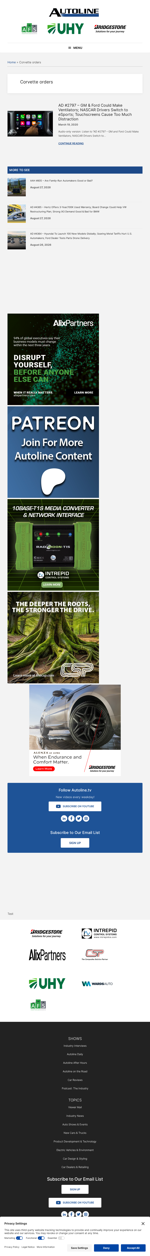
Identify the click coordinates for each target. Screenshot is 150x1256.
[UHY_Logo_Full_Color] (65, 29)
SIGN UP (75, 843)
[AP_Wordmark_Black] (47, 955)
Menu (77, 48)
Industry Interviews (75, 1045)
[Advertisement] (75, 280)
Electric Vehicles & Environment (75, 1150)
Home (12, 62)
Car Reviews (75, 1079)
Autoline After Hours (75, 1062)
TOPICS (75, 1100)
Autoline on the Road (75, 1071)
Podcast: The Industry (75, 1088)
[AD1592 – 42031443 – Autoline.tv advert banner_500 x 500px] (53, 404)
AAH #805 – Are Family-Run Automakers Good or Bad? (61, 180)
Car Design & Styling (75, 1158)
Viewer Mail (75, 1107)
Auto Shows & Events (75, 1124)
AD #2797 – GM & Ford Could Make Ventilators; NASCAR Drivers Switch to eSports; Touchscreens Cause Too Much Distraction (95, 112)
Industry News (75, 1115)
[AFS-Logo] (29, 29)
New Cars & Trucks (75, 1132)
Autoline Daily (75, 1054)
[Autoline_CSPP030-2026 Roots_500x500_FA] (53, 682)
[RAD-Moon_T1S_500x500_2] (53, 589)
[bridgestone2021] (110, 29)
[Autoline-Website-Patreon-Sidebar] (53, 497)
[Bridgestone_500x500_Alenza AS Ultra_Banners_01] (75, 775)
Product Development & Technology (75, 1141)
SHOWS (75, 1038)
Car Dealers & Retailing (75, 1167)
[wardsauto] (100, 984)
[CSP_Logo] (100, 955)
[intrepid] (100, 934)
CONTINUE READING (71, 143)
